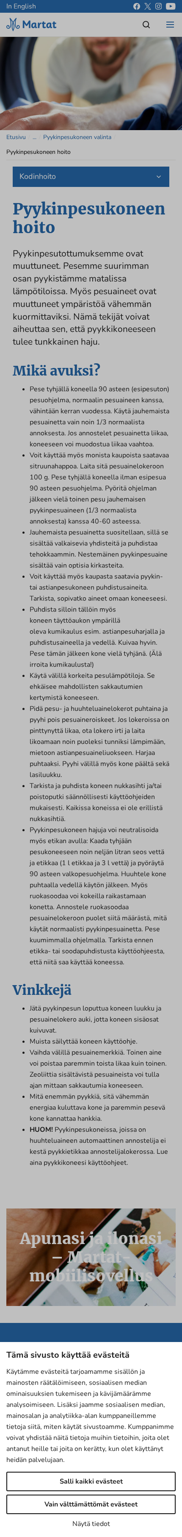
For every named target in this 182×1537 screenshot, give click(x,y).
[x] (147, 6)
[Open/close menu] (170, 24)
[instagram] (158, 6)
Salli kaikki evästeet (91, 1481)
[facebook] (136, 6)
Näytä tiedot (91, 1524)
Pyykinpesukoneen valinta (77, 137)
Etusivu (16, 137)
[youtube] (171, 6)
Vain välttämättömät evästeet (91, 1504)
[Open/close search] (146, 24)
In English (21, 6)
